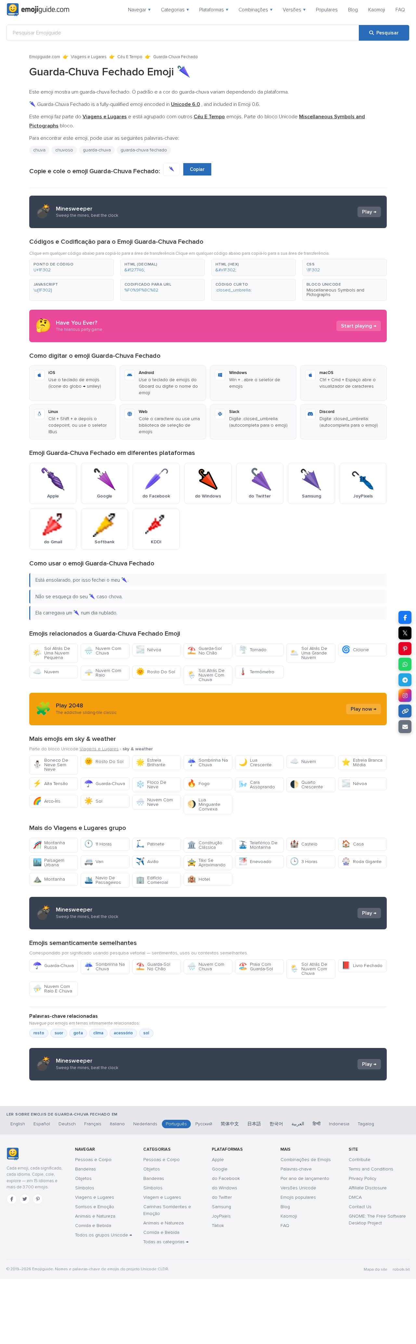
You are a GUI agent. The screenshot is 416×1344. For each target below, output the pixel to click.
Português (176, 1124)
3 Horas (304, 861)
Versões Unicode (298, 1188)
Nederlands (145, 1124)
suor (59, 1033)
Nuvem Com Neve (154, 802)
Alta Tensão (50, 783)
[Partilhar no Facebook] (404, 617)
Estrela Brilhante (150, 762)
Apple (218, 1159)
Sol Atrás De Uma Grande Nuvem (308, 653)
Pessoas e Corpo (93, 1159)
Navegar (139, 10)
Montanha (49, 879)
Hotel (198, 879)
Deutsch (67, 1124)
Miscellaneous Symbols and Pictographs (335, 292)
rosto (38, 1033)
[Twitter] (25, 1199)
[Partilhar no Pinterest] (404, 648)
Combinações (255, 10)
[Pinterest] (37, 1199)
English (17, 1124)
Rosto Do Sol (155, 671)
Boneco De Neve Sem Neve (50, 764)
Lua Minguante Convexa (203, 804)
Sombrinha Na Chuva (207, 762)
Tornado (252, 649)
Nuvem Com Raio (102, 673)
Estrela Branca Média (362, 762)
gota (78, 1033)
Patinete (150, 844)
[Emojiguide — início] (12, 1153)
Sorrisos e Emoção (94, 1206)
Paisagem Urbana (48, 863)
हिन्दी (316, 1124)
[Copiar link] (404, 710)
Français (92, 1124)
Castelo (304, 844)
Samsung (221, 1206)
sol (146, 1033)
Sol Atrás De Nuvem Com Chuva (206, 675)
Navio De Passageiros (102, 880)
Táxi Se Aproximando (206, 863)
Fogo (198, 783)
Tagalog (366, 1124)
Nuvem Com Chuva (102, 651)
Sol (93, 801)
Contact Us (360, 1206)
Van (93, 861)
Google (220, 1169)
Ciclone (355, 649)
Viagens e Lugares (89, 56)
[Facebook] (11, 1199)
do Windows (224, 1188)
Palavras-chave (296, 1169)
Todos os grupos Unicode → (103, 1235)
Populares (327, 10)
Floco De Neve (151, 785)
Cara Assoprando (257, 785)
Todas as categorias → (165, 1242)
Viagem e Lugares (162, 1197)
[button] (71, 267)
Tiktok (218, 1225)
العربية (298, 1124)
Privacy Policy (362, 1178)
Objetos (83, 1178)
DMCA (355, 1197)
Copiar (197, 169)
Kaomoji (376, 10)
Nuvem (46, 671)
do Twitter (222, 1197)
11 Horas (98, 844)
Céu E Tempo (129, 56)
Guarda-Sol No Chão (204, 651)
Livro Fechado (362, 965)
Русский (203, 1124)
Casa (353, 844)
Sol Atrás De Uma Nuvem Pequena (51, 653)
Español (41, 1124)
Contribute (359, 1159)
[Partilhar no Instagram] (404, 695)
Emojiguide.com (44, 56)
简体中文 (230, 1124)
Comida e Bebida (93, 1225)
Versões (294, 10)
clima (98, 1033)
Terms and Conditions (371, 1169)
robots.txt (401, 1269)
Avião (147, 861)
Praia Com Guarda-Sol (256, 967)
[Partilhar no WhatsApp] (404, 664)
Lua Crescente (255, 762)
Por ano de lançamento (304, 1178)
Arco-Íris (46, 801)
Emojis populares (298, 1197)
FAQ (400, 10)
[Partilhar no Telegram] (404, 679)
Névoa (148, 649)
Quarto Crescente (306, 785)
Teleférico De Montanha (258, 845)
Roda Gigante (362, 861)
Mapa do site (375, 1269)
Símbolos (84, 1188)
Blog (353, 10)
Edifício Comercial (152, 880)
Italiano (117, 1124)
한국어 (276, 1124)
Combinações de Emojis (305, 1159)
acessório (123, 1033)
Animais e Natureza (95, 1216)
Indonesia (339, 1124)
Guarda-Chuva (104, 783)
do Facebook (226, 1178)
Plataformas (213, 10)
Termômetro (256, 671)
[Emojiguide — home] (38, 9)
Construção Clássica (204, 845)
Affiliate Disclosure (368, 1188)
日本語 (254, 1124)
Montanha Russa (49, 845)
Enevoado (255, 861)
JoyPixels (221, 1216)
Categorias (175, 10)
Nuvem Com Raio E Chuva (52, 989)
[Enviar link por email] (404, 726)
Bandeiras (85, 1169)
